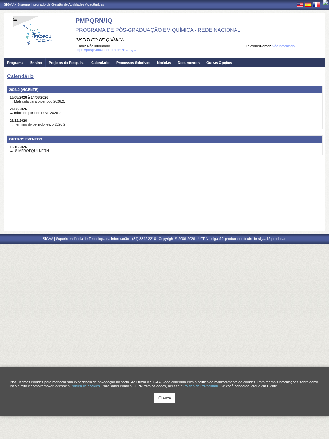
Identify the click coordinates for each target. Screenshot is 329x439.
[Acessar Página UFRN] (325, 2)
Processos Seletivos (133, 63)
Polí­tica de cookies (85, 386)
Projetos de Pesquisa (66, 63)
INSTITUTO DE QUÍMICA (100, 40)
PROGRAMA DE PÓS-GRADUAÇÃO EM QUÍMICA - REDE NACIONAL (158, 30)
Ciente (164, 398)
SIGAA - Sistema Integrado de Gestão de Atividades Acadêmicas (54, 4)
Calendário (100, 63)
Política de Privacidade (201, 386)
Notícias (164, 63)
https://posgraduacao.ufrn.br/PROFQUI (106, 50)
